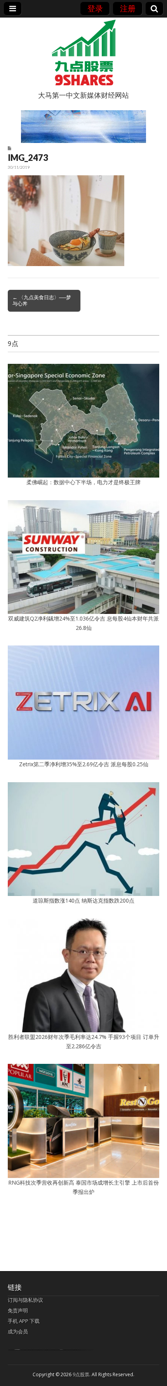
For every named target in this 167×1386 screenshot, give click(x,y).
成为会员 (18, 1331)
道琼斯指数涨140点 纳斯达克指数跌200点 (83, 900)
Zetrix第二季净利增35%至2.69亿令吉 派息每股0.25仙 (83, 764)
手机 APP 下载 (24, 1320)
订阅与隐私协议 (25, 1299)
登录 (95, 8)
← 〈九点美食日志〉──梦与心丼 (41, 300)
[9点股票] (83, 53)
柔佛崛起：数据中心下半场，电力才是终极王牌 (83, 482)
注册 (128, 8)
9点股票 (81, 1374)
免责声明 (18, 1310)
